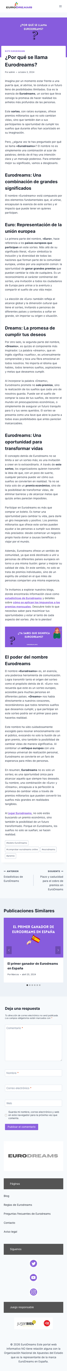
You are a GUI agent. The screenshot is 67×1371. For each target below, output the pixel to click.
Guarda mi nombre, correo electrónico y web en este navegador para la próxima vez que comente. (33, 1115)
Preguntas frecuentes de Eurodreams (27, 1213)
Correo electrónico (18, 1088)
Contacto (9, 1222)
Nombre (12, 1073)
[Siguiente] (58, 950)
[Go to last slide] (9, 950)
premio (10, 856)
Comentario (14, 1028)
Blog (6, 1195)
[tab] (27, 985)
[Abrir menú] (60, 6)
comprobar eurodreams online (22, 849)
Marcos (15, 974)
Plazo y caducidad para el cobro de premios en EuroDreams (51, 880)
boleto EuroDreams (16, 843)
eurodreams (48, 849)
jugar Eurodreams (20, 813)
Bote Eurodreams (15, 51)
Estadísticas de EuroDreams (13, 876)
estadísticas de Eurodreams (23, 598)
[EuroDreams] (19, 6)
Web (9, 1103)
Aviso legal (10, 1231)
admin (12, 72)
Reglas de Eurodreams (18, 1204)
